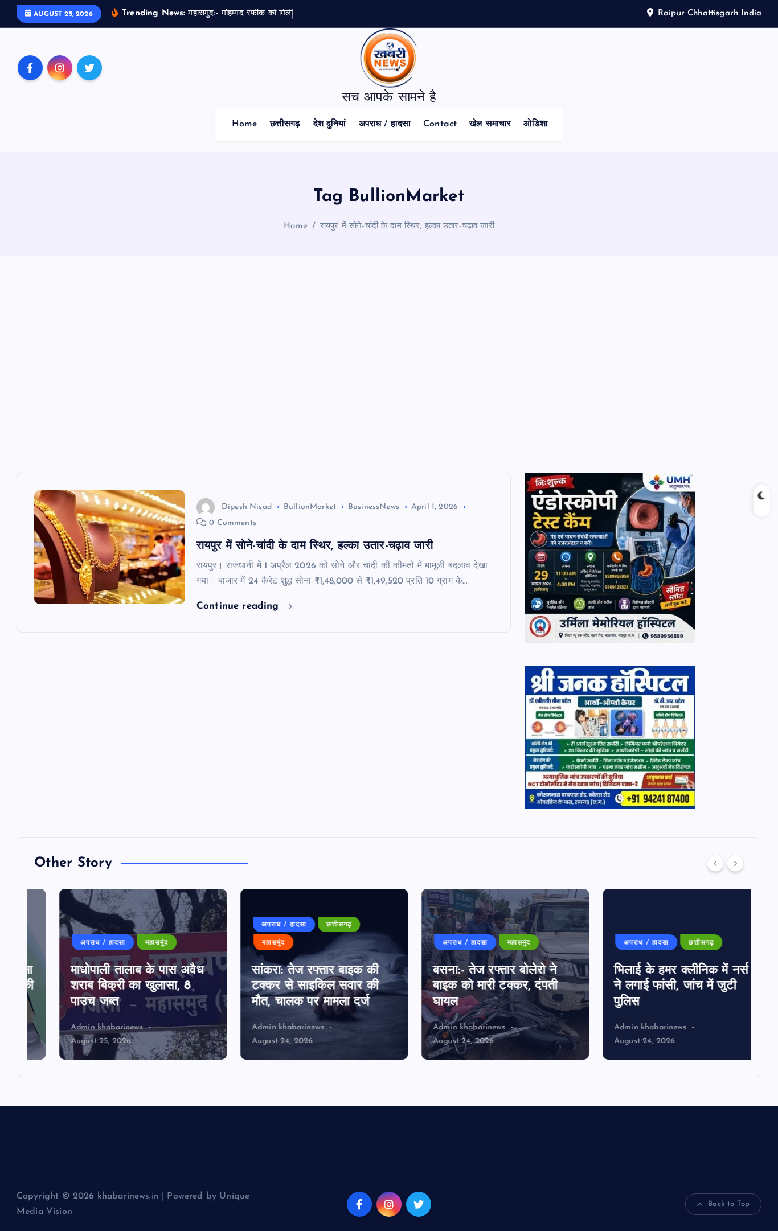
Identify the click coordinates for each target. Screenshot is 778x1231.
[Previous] (715, 863)
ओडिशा (535, 124)
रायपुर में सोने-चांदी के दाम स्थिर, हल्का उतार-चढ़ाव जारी (407, 226)
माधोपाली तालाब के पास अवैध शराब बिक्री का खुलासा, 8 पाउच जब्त (112, 986)
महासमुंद (131, 942)
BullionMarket (310, 507)
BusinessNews (373, 507)
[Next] (735, 863)
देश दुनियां (329, 124)
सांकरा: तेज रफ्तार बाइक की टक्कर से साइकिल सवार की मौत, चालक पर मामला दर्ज (290, 986)
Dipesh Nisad (247, 507)
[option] (118, 974)
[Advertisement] (389, 364)
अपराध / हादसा (385, 124)
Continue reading (239, 606)
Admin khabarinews (82, 1027)
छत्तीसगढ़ (285, 124)
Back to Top (729, 1204)
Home (244, 124)
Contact (440, 124)
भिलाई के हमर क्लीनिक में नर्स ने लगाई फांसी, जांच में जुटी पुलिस (656, 986)
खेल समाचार (490, 124)
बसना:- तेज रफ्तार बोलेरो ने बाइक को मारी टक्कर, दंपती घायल (470, 986)
